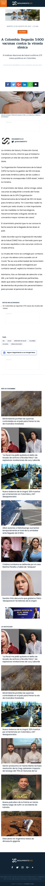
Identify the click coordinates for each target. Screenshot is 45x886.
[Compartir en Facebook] (8, 84)
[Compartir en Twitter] (13, 84)
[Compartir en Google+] (19, 84)
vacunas (5, 344)
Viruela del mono (16, 344)
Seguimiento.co (18, 139)
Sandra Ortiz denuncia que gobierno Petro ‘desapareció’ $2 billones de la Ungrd (22, 599)
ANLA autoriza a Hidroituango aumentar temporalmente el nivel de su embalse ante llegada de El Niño (21, 530)
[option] (22, 104)
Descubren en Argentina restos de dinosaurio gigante (18, 839)
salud (9, 341)
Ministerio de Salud (20, 341)
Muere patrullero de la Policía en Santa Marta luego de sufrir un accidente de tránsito (20, 805)
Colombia (22, 32)
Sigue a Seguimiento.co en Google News (21, 353)
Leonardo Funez (29, 884)
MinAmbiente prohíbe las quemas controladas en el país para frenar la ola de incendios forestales (21, 421)
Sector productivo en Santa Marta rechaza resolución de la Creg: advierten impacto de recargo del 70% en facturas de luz (22, 768)
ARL (4, 341)
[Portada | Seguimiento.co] (22, 860)
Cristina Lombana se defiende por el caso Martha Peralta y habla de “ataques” (22, 565)
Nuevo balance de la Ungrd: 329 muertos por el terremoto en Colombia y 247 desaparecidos (21, 494)
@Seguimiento (21, 141)
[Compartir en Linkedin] (24, 84)
